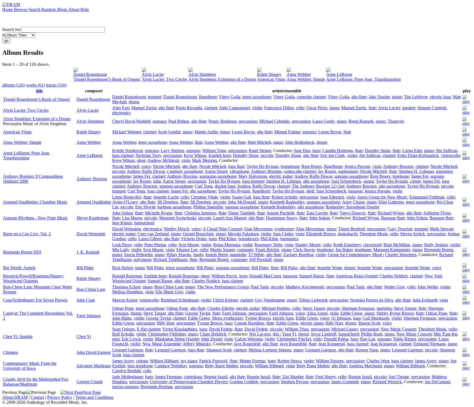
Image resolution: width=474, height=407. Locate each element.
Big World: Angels (19, 267)
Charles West (377, 361)
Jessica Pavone (357, 166)
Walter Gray (394, 287)
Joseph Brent (216, 254)
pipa (116, 339)
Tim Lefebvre (416, 96)
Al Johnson (341, 318)
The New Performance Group (223, 287)
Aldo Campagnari (234, 107)
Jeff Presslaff (260, 259)
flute (372, 107)
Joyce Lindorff (323, 334)
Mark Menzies (204, 160)
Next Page (92, 392)
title (39, 90)
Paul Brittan (178, 121)
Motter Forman (252, 361)
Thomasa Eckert (126, 287)
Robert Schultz (284, 197)
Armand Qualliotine (94, 202)
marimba (384, 308)
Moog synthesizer (227, 318)
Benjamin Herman (157, 386)
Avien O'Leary (125, 202)
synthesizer (284, 229)
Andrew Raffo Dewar (146, 171)
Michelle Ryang (158, 213)
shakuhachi (347, 233)
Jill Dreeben (167, 202)
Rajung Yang (367, 350)
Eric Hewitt (145, 207)
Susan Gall (241, 197)
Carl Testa (204, 186)
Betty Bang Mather (221, 365)
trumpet (154, 96)
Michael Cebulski (274, 121)
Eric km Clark (332, 155)
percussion (248, 121)
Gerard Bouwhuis (198, 233)
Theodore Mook (373, 233)
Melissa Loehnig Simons (270, 350)
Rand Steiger (260, 150)
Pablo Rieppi (404, 339)
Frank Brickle (267, 249)
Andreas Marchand (365, 365)
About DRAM (15, 397)
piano (334, 107)
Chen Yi (84, 336)
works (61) (35, 85)
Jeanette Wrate (329, 267)
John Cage (86, 300)
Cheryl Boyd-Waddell (131, 121)
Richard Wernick (387, 381)
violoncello (450, 155)
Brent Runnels (361, 121)
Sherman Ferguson (358, 308)
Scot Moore (189, 244)
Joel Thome (399, 376)
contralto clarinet (311, 96)
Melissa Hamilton (127, 292)
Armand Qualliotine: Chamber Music (35, 202)
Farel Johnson (89, 315)
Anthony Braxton (92, 178)
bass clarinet (122, 155)
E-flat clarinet (148, 329)
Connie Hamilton (249, 323)
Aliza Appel (317, 313)
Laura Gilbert (150, 238)
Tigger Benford (351, 229)
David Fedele (220, 329)
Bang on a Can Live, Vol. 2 (27, 233)
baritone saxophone (174, 207)
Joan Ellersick (332, 197)
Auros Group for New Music (382, 197)
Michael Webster (126, 132)
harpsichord (144, 222)
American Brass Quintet (356, 276)
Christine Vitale (204, 197)
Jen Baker (343, 249)
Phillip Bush (371, 334)
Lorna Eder (412, 150)
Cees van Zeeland (153, 233)
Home (8, 9)
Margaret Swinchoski (177, 218)
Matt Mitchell (259, 142)
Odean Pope (123, 308)
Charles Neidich (394, 276)
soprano (159, 121)
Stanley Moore (308, 244)
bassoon (355, 191)
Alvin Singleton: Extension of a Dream (222, 79)
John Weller (427, 287)
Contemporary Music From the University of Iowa (30, 366)
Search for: (11, 29)
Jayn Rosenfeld (247, 344)
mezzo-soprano (125, 386)
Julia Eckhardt (425, 300)
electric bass (440, 96)
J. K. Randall (88, 252)
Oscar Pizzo (316, 107)
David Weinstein (91, 233)
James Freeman (168, 376)
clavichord (372, 244)
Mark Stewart (441, 229)
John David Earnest (94, 352)
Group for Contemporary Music (355, 254)
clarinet (210, 107)
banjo (198, 254)
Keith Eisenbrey (347, 244)
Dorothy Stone (377, 150)
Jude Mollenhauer (127, 376)
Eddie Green (351, 313)
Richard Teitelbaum (170, 259)
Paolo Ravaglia (189, 107)
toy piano (189, 361)
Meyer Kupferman (93, 218)
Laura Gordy (323, 121)
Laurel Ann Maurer (229, 218)
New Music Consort (398, 329)
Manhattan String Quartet (177, 339)
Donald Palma (336, 339)
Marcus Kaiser (124, 300)
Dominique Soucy (281, 218)
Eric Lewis (131, 339)
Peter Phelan (155, 244)
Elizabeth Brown (320, 233)
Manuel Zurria (143, 107)
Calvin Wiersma (249, 339)
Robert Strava (289, 361)
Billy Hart (165, 323)
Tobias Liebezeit (313, 300)
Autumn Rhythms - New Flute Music (35, 218)
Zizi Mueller (292, 376)
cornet (415, 181)
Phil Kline (227, 238)
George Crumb (90, 381)
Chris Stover (304, 249)
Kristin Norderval (127, 150)
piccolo (267, 155)
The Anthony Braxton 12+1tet (318, 186)
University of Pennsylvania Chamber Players (188, 381)
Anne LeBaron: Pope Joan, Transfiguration (363, 79)
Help (84, 9)
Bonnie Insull (215, 376)
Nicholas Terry (148, 155)
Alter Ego (120, 107)
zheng (303, 334)
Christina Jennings (200, 213)
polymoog (142, 259)
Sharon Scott (369, 323)
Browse (21, 9)
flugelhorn (208, 96)
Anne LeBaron (339, 74)
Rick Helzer (122, 267)
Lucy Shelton (172, 150)
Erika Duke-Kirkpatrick (418, 155)
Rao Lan (367, 339)
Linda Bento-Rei (126, 197)
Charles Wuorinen (400, 254)
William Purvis (224, 276)
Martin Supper (222, 249)
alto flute (358, 96)
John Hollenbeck (299, 142)
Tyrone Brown (257, 318)
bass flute (236, 166)
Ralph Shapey (269, 74)
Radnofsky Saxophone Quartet (352, 207)
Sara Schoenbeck (346, 181)
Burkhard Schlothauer (180, 300)
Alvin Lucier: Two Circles (164, 79)
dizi (276, 334)
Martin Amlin (206, 132)
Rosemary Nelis (268, 244)
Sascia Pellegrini (138, 254)
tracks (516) (56, 85)
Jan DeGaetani (437, 381)
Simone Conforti (431, 107)
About (74, 9)
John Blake (122, 318)
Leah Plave (122, 244)
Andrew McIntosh (163, 160)
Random (49, 9)
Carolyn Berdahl (126, 370)
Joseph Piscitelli (280, 213)
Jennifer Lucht (165, 197)
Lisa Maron (132, 218)
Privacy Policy (59, 397)
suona (368, 181)
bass (356, 318)
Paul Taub (260, 287)
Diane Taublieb (241, 213)
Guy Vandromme (270, 300)
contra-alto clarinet (300, 171)
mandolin (238, 254)
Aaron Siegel (216, 171)
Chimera (10, 352)
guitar (397, 96)
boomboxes (248, 238)
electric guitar (280, 176)
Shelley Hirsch (176, 229)
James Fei (141, 176)
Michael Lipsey (344, 329)
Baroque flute (393, 218)
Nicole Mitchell (125, 166)
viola (185, 160)
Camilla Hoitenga (337, 150)
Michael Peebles (276, 308)
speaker (408, 107)
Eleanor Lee (187, 249)
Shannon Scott (219, 350)
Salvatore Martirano (94, 365)
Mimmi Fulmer (287, 132)
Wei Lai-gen (259, 334)
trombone (401, 176)
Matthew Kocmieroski (305, 287)
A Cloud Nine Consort (222, 229)
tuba (157, 181)
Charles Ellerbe (220, 308)
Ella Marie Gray (169, 292)
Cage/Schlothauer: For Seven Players (35, 300)
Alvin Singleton (202, 74)
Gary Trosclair (400, 229)
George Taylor (197, 313)
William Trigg (214, 150)
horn (243, 276)
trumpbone (290, 166)
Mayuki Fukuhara (243, 233)
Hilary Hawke (179, 254)
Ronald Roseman (127, 276)
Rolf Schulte (123, 334)
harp (316, 150)
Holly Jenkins (436, 244)
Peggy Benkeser (222, 121)
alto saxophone (316, 181)
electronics (121, 112)
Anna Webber (299, 74)
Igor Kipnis (122, 222)
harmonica (289, 238)
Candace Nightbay (171, 365)
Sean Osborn (123, 329)
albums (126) (13, 85)
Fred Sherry (325, 376)
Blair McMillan (396, 244)
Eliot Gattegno (391, 202)
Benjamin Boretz (438, 249)
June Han (302, 150)
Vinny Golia (229, 96)
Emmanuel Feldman (427, 197)
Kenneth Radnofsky (287, 202)
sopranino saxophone (217, 176)
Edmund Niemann (429, 344)
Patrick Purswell (213, 361)
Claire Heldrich (213, 334)
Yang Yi (289, 334)
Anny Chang (353, 202)
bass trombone (140, 365)
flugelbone (333, 166)
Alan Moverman (258, 229)
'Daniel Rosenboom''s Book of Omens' (107, 79)
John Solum (122, 213)
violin (257, 107)
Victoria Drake (194, 238)
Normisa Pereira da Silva (371, 300)
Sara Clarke (283, 233)
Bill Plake (85, 267)
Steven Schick (412, 233)
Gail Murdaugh (376, 318)
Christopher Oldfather (167, 334)
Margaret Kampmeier (391, 249)
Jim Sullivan (446, 150)
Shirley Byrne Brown (395, 313)
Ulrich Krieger (225, 300)
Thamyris (396, 121)
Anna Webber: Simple (306, 79)
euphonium (348, 171)
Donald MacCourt (265, 276)
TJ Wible (256, 254)
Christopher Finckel (294, 339)
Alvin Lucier (153, 74)
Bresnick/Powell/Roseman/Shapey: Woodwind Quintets (33, 278)
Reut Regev (311, 166)
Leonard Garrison (127, 350)
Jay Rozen (327, 171)
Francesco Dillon (279, 107)
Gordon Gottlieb (244, 381)
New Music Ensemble (161, 344)
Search (35, 9)
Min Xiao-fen (445, 334)
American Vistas (271, 79)
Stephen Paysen (294, 381)
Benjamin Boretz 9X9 (22, 252)
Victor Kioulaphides (179, 329)
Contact (37, 397)
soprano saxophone (351, 176)
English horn (219, 155)
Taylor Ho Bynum (262, 166)
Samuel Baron (311, 276)
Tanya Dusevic (353, 213)
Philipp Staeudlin (208, 207)
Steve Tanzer (314, 308)
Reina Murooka (226, 244)
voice (146, 166)
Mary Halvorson (252, 176)
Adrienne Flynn (437, 213)
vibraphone (239, 171)
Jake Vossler (379, 96)
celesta (142, 361)
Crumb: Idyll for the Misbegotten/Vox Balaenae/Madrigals (35, 381)
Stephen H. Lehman (416, 171)
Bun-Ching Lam (91, 289)
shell (310, 191)
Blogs (62, 9)
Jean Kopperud (331, 344)
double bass (225, 186)
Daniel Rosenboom (90, 74)
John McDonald (242, 202)
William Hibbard (164, 361)
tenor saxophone (256, 96)
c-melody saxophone (185, 171)
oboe (141, 160)
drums (134, 101)
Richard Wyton (391, 213)
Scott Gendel (169, 132)
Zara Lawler (317, 213)
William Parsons (330, 361)
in (3, 35)
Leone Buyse (243, 132)
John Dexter (211, 339)
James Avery (123, 361)
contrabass (193, 376)
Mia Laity (120, 249)
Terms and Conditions (94, 397)
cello (300, 107)
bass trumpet (253, 181)
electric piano (311, 323)
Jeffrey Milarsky (197, 344)
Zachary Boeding (298, 254)
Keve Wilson (195, 155)
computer (245, 249)
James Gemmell (345, 381)
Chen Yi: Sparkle (18, 336)
